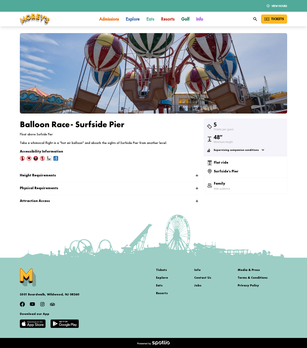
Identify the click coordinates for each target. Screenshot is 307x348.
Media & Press (249, 270)
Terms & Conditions (253, 278)
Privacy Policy (248, 285)
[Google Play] (65, 324)
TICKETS (277, 19)
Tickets (161, 270)
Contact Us (202, 278)
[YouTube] (32, 304)
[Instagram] (42, 304)
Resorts (162, 293)
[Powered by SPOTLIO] (153, 343)
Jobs (197, 285)
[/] (35, 19)
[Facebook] (22, 304)
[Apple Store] (33, 324)
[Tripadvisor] (52, 304)
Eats (159, 285)
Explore (162, 278)
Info (197, 270)
